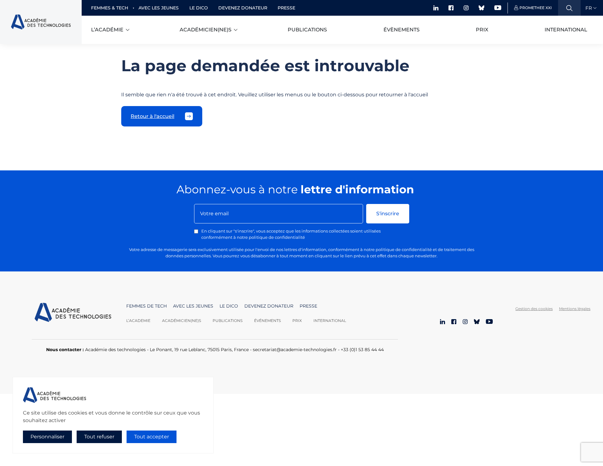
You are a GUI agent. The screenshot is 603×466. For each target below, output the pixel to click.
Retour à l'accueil (152, 116)
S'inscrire (387, 214)
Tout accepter (151, 437)
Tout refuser (99, 437)
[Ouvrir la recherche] (569, 8)
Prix (482, 30)
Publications (307, 30)
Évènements (401, 30)
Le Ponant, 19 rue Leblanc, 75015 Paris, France (199, 349)
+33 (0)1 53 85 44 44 (362, 349)
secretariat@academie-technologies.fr (295, 349)
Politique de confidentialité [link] (40, 449)
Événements (267, 320)
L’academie (138, 320)
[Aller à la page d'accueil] (73, 313)
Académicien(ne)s (205, 30)
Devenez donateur (242, 8)
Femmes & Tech (109, 8)
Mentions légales (574, 308)
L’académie (107, 30)
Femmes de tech (146, 306)
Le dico (198, 8)
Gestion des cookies (534, 308)
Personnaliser (47, 437)
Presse (286, 8)
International (566, 30)
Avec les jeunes (159, 8)
